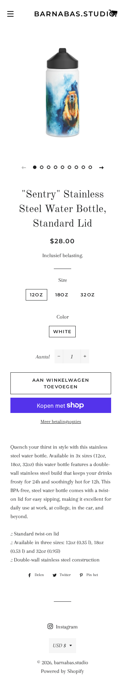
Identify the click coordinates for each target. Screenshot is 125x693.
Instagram (66, 627)
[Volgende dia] (101, 167)
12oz (36, 294)
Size (62, 280)
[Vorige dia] (23, 167)
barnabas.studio (62, 14)
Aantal (43, 357)
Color (63, 317)
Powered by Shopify (62, 671)
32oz (88, 294)
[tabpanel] (62, 88)
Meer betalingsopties (61, 421)
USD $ (59, 645)
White (62, 331)
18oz (61, 294)
